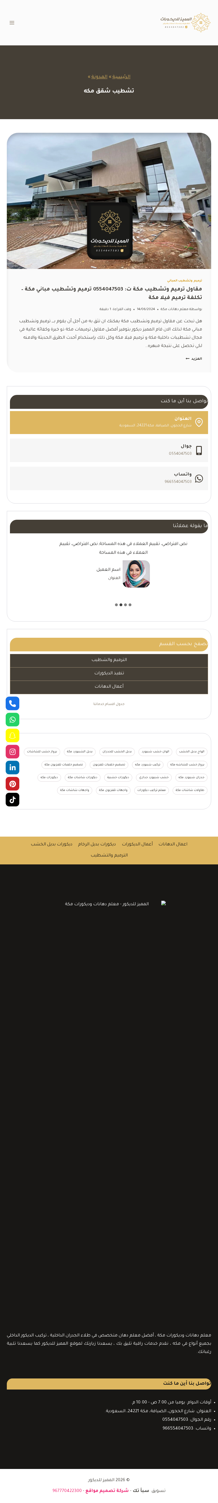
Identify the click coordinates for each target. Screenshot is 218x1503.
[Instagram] (12, 751)
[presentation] (109, 201)
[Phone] (12, 703)
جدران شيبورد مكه (191, 777)
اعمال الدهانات (172, 844)
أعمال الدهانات (109, 687)
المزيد (194, 359)
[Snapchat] (12, 735)
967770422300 (67, 1491)
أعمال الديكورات (137, 844)
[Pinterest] (12, 783)
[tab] (130, 604)
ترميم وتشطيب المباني (184, 281)
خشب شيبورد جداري (154, 777)
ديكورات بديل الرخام (97, 844)
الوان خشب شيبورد (155, 751)
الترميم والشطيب (109, 660)
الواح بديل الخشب (191, 751)
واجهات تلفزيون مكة (113, 790)
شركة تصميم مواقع (107, 1491)
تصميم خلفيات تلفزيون (109, 765)
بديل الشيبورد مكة (80, 751)
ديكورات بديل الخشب (51, 844)
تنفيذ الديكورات (109, 673)
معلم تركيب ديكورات (151, 790)
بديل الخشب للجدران (117, 751)
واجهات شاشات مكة (74, 790)
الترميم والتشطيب (109, 855)
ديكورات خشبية (118, 777)
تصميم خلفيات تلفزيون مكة (64, 765)
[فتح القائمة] (12, 22)
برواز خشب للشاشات (42, 751)
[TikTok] (12, 800)
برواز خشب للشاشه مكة (187, 765)
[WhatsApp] (12, 719)
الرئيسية (121, 77)
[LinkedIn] (12, 767)
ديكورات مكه (49, 777)
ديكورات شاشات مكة (82, 777)
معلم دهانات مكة (174, 309)
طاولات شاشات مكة (190, 790)
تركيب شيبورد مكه (147, 765)
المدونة (99, 77)
